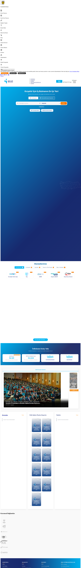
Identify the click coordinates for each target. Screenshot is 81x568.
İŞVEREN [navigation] (32, 81)
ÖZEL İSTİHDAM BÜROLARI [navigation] (36, 82)
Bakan (4, 564)
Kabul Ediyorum (5, 73)
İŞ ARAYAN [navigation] (33, 80)
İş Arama (23, 566)
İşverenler (37, 267)
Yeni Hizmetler (19, 267)
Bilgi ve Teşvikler (61, 267)
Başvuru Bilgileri (64, 564)
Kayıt (23, 564)
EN (2, 76)
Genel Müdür (5, 566)
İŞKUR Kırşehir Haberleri (40, 369)
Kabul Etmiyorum (22, 73)
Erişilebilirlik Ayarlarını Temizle (8, 70)
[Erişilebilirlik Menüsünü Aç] (2, 2)
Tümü (73, 390)
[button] (40, 12)
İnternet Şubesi (59, 81)
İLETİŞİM (32, 83)
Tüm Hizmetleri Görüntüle (40, 339)
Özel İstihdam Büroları (65, 566)
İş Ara (64, 103)
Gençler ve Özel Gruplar (48, 267)
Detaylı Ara (41, 106)
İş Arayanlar (29, 267)
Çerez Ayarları (13, 73)
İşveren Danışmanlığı (45, 566)
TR (1, 76)
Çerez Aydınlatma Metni (74, 71)
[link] (1, 75)
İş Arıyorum (34, 98)
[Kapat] (1, 9)
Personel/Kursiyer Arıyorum (47, 98)
